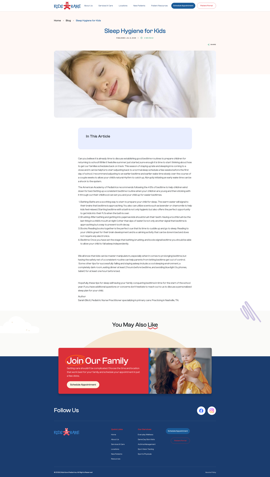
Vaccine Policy (210, 472)
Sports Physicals (145, 454)
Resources (115, 459)
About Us (115, 439)
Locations (115, 449)
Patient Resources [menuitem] (159, 5)
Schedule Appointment (183, 6)
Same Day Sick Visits (146, 439)
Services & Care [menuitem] (106, 5)
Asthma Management (147, 444)
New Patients (116, 454)
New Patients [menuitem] (139, 5)
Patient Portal (206, 6)
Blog (68, 20)
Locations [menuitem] (123, 5)
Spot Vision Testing (146, 449)
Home (57, 20)
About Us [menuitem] (88, 5)
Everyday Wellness (145, 434)
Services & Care (118, 444)
